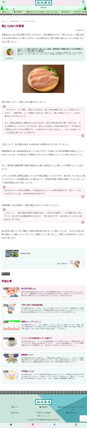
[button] (80, 331)
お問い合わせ (72, 413)
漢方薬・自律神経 (44, 413)
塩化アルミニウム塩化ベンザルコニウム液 (73, 408)
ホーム (15, 407)
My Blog (16, 413)
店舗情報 (44, 407)
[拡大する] (61, 67)
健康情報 (6, 274)
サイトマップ (44, 416)
